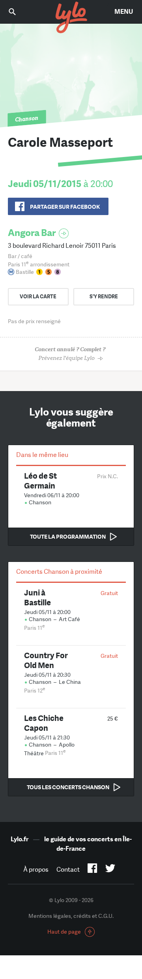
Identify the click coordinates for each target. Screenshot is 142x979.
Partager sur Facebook (65, 206)
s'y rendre (104, 296)
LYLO (71, 18)
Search (18, 11)
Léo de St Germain (40, 480)
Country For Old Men (46, 660)
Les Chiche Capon (44, 723)
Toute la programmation (68, 536)
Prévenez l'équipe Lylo (70, 354)
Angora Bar (32, 232)
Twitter (110, 869)
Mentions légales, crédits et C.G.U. (71, 915)
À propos (36, 869)
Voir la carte (38, 296)
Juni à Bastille (37, 597)
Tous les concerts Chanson (68, 787)
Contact (68, 869)
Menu (123, 11)
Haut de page (64, 931)
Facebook (92, 869)
